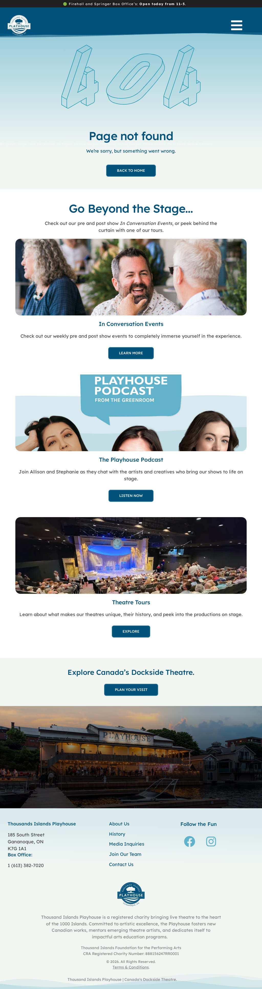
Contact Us (121, 864)
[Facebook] (189, 841)
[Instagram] (211, 841)
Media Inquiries (126, 844)
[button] (236, 25)
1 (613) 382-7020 (26, 865)
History (117, 834)
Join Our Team (125, 854)
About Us (119, 824)
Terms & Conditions (130, 967)
